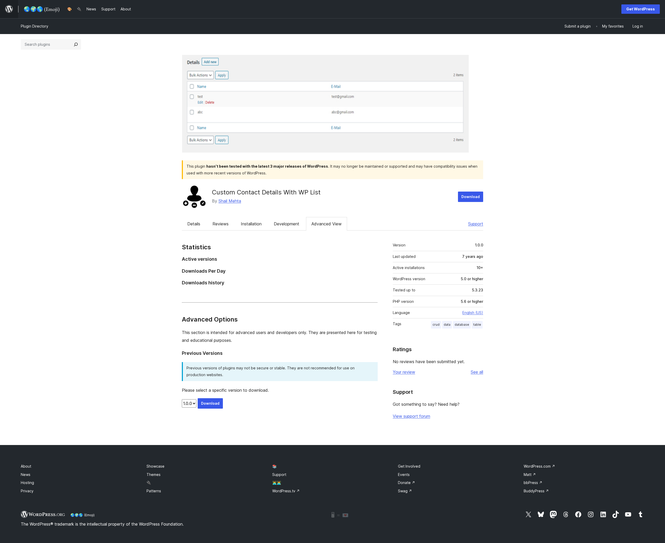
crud (436, 324)
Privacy (27, 491)
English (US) (472, 312)
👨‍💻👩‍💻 (276, 482)
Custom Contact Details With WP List (266, 192)
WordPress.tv (286, 491)
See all (477, 372)
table (477, 324)
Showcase (155, 466)
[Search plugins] (76, 44)
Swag (405, 491)
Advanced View (326, 223)
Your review (404, 372)
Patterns (154, 491)
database (462, 324)
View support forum (411, 416)
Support (475, 223)
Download (470, 196)
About (26, 466)
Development (286, 223)
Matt (530, 474)
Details (193, 223)
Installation (251, 223)
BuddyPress (536, 491)
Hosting (27, 482)
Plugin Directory (34, 26)
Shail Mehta (229, 201)
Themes (154, 474)
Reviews (220, 223)
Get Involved (409, 466)
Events (404, 474)
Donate (406, 482)
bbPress (533, 482)
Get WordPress (640, 9)
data (447, 324)
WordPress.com (539, 466)
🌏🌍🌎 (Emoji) (82, 515)
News (25, 474)
